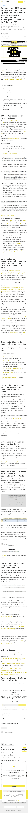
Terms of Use (20, 794)
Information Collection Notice (16, 795)
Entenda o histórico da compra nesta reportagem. (14, 152)
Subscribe (20, 1)
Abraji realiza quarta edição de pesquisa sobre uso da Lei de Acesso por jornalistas (14, 673)
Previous (5, 718)
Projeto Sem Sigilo (13, 332)
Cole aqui (3, 555)
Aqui (12, 515)
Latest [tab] (6, 744)
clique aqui (3, 618)
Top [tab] (2, 744)
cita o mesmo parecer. (13, 138)
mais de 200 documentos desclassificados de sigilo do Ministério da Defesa (13, 271)
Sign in (25, 1)
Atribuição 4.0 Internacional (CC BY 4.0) (15, 224)
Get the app (20, 807)
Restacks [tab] (10, 728)
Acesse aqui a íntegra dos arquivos (9, 377)
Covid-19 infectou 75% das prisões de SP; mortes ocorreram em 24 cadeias (13, 669)
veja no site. (8, 685)
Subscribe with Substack (15, 791)
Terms (19, 802)
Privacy (15, 802)
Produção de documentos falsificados (12, 368)
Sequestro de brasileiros (9, 357)
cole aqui (15, 462)
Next (24, 718)
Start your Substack (10, 807)
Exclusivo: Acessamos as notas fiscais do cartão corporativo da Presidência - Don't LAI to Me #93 (10, 762)
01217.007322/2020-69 (6, 644)
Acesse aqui (20, 640)
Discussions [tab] (11, 744)
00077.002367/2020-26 (6, 616)
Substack (8, 810)
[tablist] (6, 728)
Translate (3, 5)
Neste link (3, 432)
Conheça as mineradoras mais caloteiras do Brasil (13, 663)
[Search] (25, 744)
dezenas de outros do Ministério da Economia (12, 274)
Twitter (9, 251)
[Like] (2, 37)
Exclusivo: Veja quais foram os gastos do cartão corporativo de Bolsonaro (10, 749)
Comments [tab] (4, 728)
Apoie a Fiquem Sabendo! (7, 215)
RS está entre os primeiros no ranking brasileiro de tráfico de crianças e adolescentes (13, 659)
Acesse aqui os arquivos (6, 462)
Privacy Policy (14, 796)
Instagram (14, 251)
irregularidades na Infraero (7, 289)
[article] (14, 752)
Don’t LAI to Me (16, 69)
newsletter (18, 243)
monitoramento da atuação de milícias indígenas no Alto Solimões (14, 286)
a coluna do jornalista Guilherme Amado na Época (12, 627)
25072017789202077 (17, 419)
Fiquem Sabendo (4, 33)
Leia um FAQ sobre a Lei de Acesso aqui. (13, 79)
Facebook (19, 251)
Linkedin (5, 253)
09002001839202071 (6, 379)
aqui (23, 417)
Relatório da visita (7, 361)
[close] (24, 765)
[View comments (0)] (5, 37)
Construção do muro (8, 372)
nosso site (12, 220)
